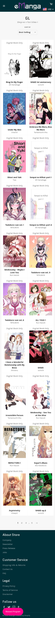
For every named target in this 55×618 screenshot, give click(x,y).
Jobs (5, 552)
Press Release (9, 548)
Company (7, 540)
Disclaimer (8, 594)
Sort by (27, 27)
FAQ (4, 573)
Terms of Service (10, 590)
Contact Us (8, 569)
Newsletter (8, 544)
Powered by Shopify (22, 615)
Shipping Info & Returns (14, 565)
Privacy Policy (9, 586)
